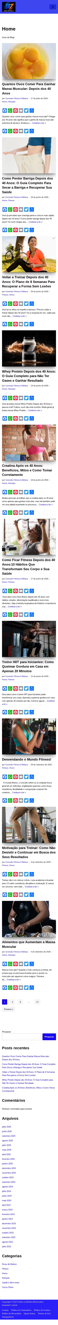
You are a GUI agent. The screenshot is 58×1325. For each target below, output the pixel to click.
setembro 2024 (8, 1182)
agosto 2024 (7, 1186)
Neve (19, 1322)
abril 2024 (6, 1205)
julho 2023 (6, 1246)
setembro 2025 (8, 1136)
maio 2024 (6, 1200)
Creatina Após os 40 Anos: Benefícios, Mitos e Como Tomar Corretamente (27, 470)
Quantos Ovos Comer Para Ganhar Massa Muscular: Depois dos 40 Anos (28, 88)
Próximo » (8, 1009)
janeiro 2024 (7, 1219)
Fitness (11, 200)
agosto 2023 (7, 1242)
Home (4, 102)
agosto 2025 (7, 1140)
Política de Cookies (42, 1310)
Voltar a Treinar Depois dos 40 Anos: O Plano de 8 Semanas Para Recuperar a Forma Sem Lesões (28, 281)
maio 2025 (6, 1150)
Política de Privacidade (11, 1313)
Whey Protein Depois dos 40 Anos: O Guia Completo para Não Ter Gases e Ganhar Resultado (29, 376)
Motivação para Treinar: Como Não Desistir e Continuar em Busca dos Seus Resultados (29, 852)
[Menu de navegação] (53, 6)
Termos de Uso (44, 1313)
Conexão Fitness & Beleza (16, 98)
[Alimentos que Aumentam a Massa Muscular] (29, 919)
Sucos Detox (7, 1287)
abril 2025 (6, 1154)
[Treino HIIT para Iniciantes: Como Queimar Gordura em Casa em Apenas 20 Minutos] (29, 639)
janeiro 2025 (7, 1163)
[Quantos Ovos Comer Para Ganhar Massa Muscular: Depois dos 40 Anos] (29, 61)
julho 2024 (6, 1191)
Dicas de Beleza (9, 1264)
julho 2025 (6, 1145)
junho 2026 (7, 1131)
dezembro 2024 (9, 1168)
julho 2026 (6, 1127)
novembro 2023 (9, 1228)
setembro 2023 (8, 1237)
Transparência (8, 1317)
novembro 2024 (9, 1173)
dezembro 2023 (9, 1223)
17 (37, 1002)
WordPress (36, 1322)
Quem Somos (29, 1313)
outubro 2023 (7, 1233)
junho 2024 (7, 1196)
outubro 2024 (7, 1177)
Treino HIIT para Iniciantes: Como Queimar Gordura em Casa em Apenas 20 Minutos (28, 666)
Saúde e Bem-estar (10, 1282)
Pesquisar (6, 1032)
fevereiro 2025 (8, 1159)
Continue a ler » (39, 123)
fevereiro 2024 (8, 1214)
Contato (5, 1310)
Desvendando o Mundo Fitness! (26, 759)
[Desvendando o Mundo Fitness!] (29, 736)
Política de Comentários (21, 1310)
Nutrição (11, 102)
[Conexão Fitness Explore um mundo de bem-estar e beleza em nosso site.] (9, 7)
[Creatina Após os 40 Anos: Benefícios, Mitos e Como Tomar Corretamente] (29, 443)
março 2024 (7, 1209)
